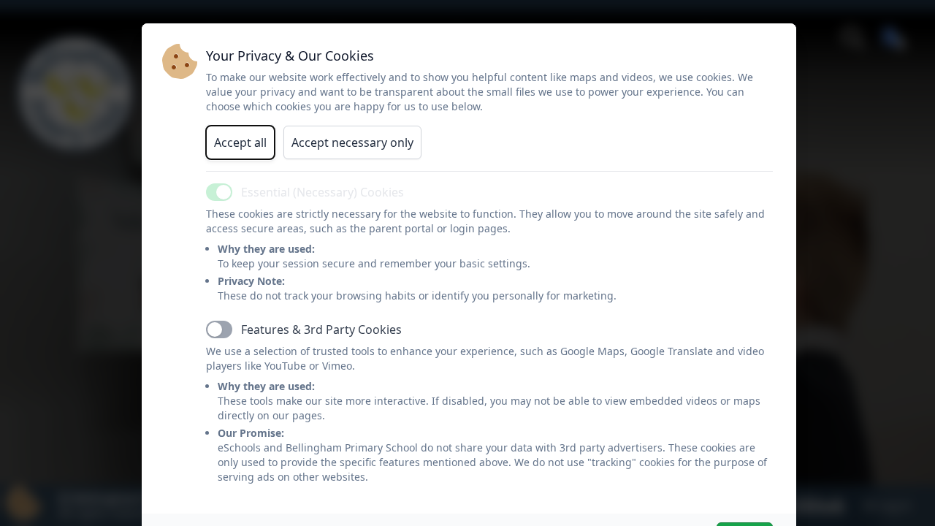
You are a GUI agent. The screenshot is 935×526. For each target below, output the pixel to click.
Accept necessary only (352, 142)
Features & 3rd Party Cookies (321, 329)
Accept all (240, 142)
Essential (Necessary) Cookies (322, 192)
